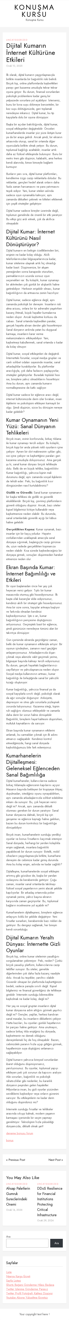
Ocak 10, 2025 (14, 66)
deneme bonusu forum (19, 1133)
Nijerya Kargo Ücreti (18, 1276)
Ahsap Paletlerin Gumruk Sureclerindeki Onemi (18, 1196)
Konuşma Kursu (34, 11)
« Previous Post (15, 1160)
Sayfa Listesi (13, 1281)
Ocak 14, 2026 (14, 1210)
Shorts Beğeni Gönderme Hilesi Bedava (30, 1285)
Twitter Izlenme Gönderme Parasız (27, 1289)
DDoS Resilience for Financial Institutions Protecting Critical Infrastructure (49, 1202)
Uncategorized (17, 40)
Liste (9, 1272)
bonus (9, 1140)
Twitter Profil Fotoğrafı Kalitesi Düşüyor (29, 1293)
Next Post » (55, 1160)
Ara (8, 1237)
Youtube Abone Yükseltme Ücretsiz (27, 1298)
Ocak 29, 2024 (45, 1220)
